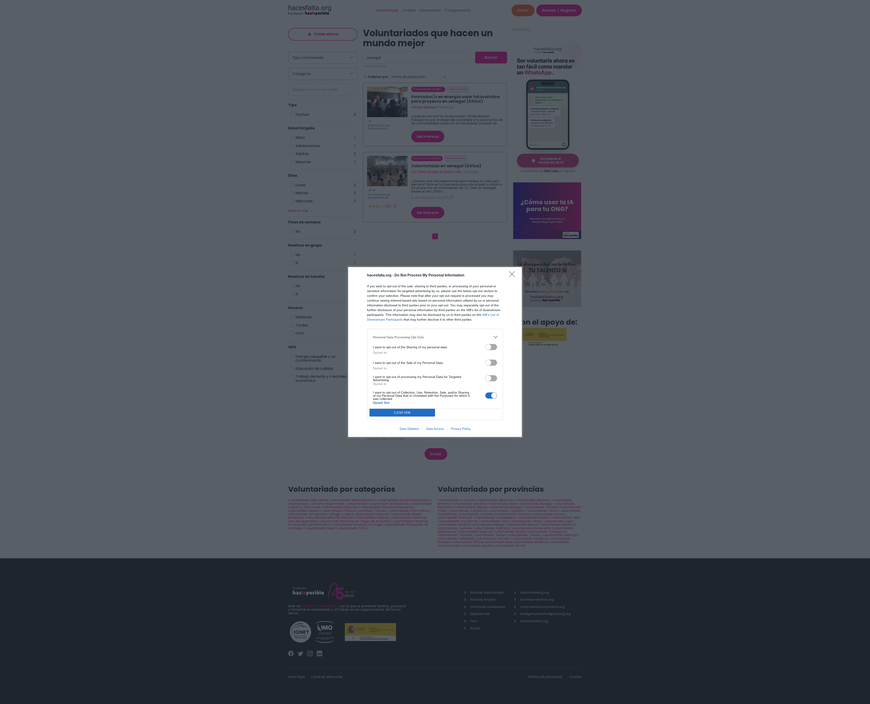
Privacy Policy (461, 429)
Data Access (435, 429)
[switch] (491, 347)
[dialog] (435, 352)
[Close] (513, 275)
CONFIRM (402, 412)
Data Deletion (409, 429)
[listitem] (435, 337)
